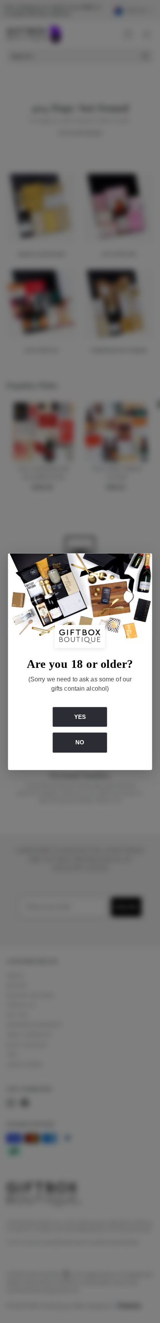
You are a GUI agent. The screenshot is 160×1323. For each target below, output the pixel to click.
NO (79, 742)
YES (80, 716)
